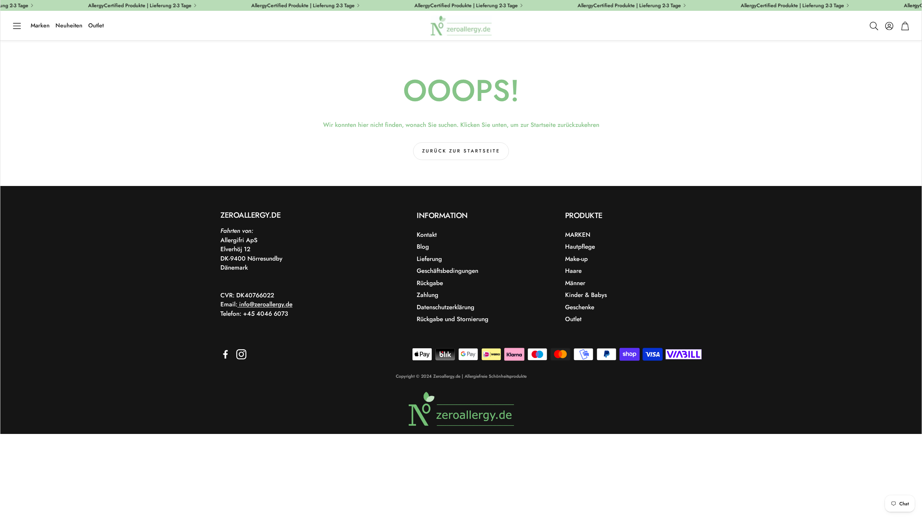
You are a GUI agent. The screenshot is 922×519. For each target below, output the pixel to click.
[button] (17, 26)
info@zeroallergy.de (264, 304)
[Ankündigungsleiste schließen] (914, 5)
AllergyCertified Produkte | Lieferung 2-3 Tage (788, 5)
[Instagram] (241, 354)
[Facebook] (225, 354)
